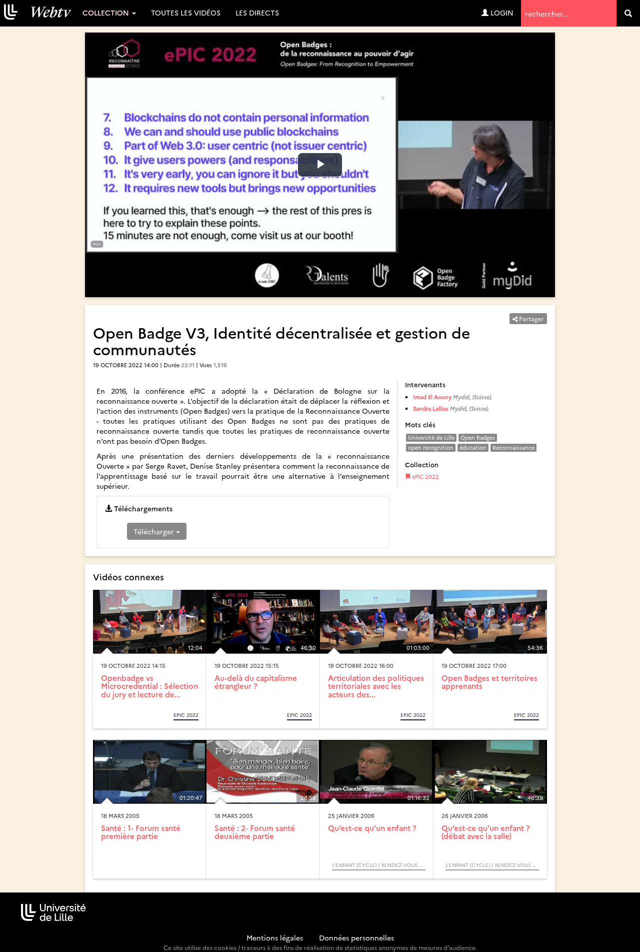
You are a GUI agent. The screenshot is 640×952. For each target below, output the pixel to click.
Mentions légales (274, 937)
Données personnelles (356, 937)
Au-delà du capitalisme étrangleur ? (255, 681)
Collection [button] (106, 13)
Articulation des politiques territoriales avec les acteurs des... (376, 685)
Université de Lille (431, 437)
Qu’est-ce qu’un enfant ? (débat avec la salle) (486, 831)
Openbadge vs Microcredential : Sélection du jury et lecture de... (149, 685)
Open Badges (477, 437)
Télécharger (155, 531)
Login (501, 13)
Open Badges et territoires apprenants (490, 681)
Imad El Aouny (432, 397)
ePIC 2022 (424, 476)
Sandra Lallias (430, 408)
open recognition (431, 447)
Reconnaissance (513, 447)
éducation (473, 447)
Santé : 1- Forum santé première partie (140, 831)
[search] (628, 13)
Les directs (257, 13)
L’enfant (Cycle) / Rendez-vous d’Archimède (379, 864)
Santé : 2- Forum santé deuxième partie (254, 831)
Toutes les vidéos (185, 13)
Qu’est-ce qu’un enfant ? (372, 827)
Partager (531, 318)
